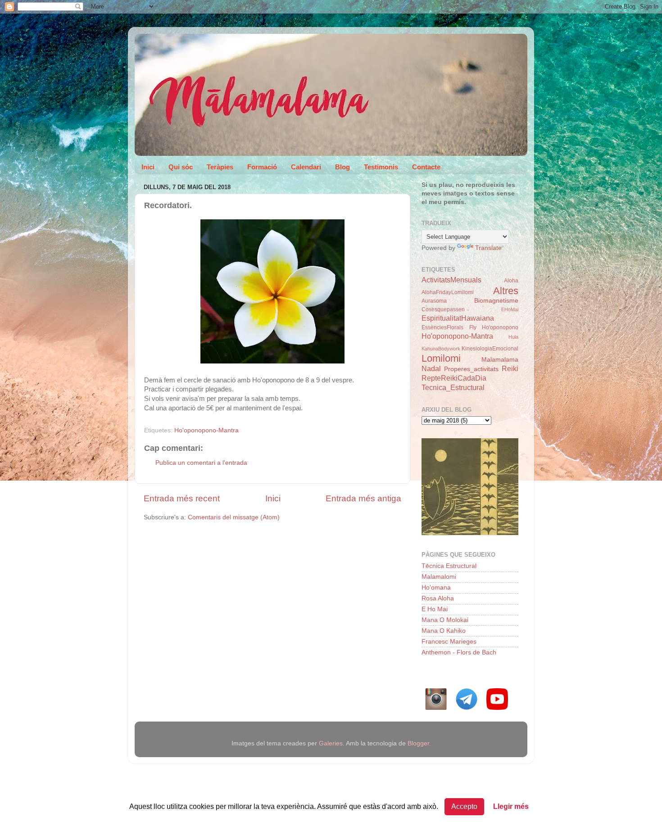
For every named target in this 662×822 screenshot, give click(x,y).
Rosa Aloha (438, 598)
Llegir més (511, 806)
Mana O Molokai (445, 620)
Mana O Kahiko (444, 630)
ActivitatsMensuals (451, 280)
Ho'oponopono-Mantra (206, 430)
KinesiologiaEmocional (490, 348)
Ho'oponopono (500, 327)
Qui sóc (180, 167)
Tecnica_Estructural (453, 387)
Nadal (431, 368)
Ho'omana (436, 587)
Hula (513, 337)
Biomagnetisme (496, 300)
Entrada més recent (182, 498)
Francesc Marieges (449, 641)
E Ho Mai (435, 609)
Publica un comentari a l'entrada (201, 462)
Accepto (464, 806)
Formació (262, 167)
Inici (147, 167)
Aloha (511, 280)
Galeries (331, 743)
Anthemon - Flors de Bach (459, 652)
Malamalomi (439, 576)
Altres (505, 290)
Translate (488, 248)
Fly (472, 327)
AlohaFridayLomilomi (448, 292)
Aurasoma (434, 301)
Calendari (306, 167)
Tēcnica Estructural (449, 566)
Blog (342, 167)
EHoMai (509, 309)
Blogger (418, 743)
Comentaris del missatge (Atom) (234, 517)
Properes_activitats (471, 369)
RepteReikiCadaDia (454, 378)
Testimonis (381, 167)
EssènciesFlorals (442, 327)
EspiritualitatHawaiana (458, 318)
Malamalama (499, 359)
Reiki (510, 368)
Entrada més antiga (363, 498)
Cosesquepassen (443, 309)
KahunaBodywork (441, 348)
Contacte (426, 167)
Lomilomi (441, 358)
